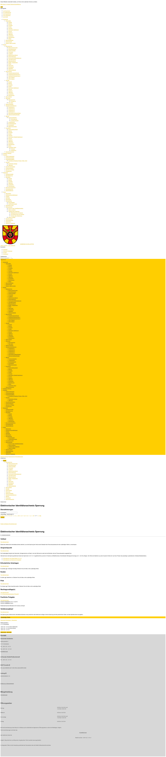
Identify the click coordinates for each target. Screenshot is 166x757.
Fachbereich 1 (11, 107)
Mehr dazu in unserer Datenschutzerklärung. (11, 4)
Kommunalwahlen (12, 117)
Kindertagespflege (10, 158)
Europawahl (11, 125)
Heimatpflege (9, 201)
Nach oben (9, 632)
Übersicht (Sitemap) (7, 251)
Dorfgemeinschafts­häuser (12, 195)
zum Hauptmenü (7, 14)
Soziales (5, 155)
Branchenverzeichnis (10, 187)
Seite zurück (3, 632)
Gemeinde (5, 19)
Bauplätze (8, 177)
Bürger (4, 44)
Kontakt (5, 252)
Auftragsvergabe (9, 174)
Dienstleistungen (12, 49)
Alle (40, 515)
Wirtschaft (5, 172)
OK (1, 6)
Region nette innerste (11, 43)
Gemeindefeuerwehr (13, 129)
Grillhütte (8, 198)
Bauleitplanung (9, 175)
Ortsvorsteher (9, 97)
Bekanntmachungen (13, 47)
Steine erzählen (12, 210)
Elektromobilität (11, 50)
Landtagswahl (11, 122)
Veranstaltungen (9, 220)
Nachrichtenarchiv (10, 152)
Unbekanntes (14, 211)
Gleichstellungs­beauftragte (14, 113)
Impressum (5, 254)
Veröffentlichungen (12, 204)
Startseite (5, 249)
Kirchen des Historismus (16, 216)
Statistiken (10, 68)
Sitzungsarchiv (11, 99)
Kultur (4, 192)
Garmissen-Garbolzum (13, 30)
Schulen (8, 162)
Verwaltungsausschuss (13, 73)
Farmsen (10, 28)
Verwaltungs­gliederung (11, 105)
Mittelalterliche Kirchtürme (17, 213)
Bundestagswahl (12, 123)
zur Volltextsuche (7, 12)
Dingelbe (10, 25)
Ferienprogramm (9, 168)
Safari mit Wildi (11, 217)
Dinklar (10, 27)
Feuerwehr (8, 128)
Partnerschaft (9, 41)
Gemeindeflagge (9, 40)
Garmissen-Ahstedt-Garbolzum (15, 137)
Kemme (10, 31)
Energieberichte (9, 189)
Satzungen (10, 65)
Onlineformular (4, 695)
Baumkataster (11, 202)
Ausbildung (13, 150)
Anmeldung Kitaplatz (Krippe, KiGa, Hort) (17, 160)
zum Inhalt (5, 17)
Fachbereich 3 (11, 110)
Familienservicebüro (10, 166)
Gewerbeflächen (9, 190)
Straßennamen (9, 219)
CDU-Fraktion (11, 77)
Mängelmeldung (12, 61)
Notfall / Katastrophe (13, 62)
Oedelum (10, 33)
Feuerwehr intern (12, 147)
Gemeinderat (9, 71)
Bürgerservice (9, 46)
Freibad (7, 196)
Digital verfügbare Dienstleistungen (9, 524)
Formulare (10, 52)
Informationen (14, 119)
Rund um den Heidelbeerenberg (15, 208)
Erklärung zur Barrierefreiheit (7, 683)
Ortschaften (8, 21)
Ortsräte (7, 80)
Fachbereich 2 (11, 108)
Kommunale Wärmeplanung (14, 58)
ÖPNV (9, 64)
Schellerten (11, 35)
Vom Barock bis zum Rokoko (17, 214)
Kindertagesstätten (10, 159)
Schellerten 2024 (10, 205)
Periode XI (13, 101)
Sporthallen (8, 199)
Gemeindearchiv (12, 56)
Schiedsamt (11, 67)
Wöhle (9, 38)
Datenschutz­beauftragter (14, 114)
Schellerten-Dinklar (12, 163)
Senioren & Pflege (10, 169)
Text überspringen (5, 542)
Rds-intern (10, 102)
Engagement (9, 171)
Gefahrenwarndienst (13, 55)
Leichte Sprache (14, 120)
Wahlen (7, 116)
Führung (13, 149)
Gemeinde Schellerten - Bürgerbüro (9, 620)
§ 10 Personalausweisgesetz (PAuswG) (10, 594)
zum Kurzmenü (6, 11)
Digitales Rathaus (7, 153)
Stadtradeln (8, 222)
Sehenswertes (9, 207)
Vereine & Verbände (10, 223)
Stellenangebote (12, 70)
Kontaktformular (4, 651)
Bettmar (10, 24)
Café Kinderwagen (10, 156)
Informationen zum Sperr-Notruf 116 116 (12, 558)
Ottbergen (10, 34)
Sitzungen (8, 98)
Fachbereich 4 (11, 111)
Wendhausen (11, 37)
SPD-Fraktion (11, 79)
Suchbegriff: (3, 512)
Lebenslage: (3, 514)
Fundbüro (10, 53)
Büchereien (8, 193)
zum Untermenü (6, 15)
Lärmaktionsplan (12, 59)
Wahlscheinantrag (12, 126)
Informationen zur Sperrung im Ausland (12, 560)
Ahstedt (10, 22)
